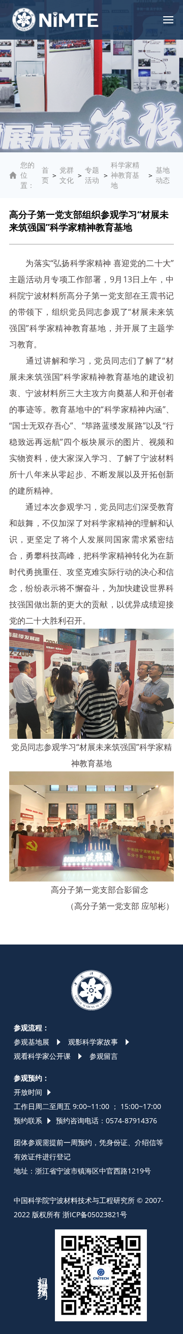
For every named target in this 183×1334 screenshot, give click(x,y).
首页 (45, 175)
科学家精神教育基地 (125, 175)
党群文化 (66, 175)
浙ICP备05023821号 (95, 1214)
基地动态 (163, 175)
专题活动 (92, 175)
